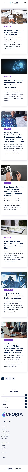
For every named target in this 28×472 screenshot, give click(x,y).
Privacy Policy (18, 468)
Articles (3, 395)
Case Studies (4, 398)
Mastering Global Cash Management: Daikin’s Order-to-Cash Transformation (13, 83)
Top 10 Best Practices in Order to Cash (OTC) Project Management (13, 296)
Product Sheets (5, 401)
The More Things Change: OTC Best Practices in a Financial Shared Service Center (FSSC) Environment (13, 348)
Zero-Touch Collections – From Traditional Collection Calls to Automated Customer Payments (13, 191)
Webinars (3, 404)
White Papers (4, 407)
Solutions (4, 427)
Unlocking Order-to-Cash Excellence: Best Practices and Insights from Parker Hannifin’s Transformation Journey (14, 137)
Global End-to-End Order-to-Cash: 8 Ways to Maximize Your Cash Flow (13, 244)
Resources (4, 443)
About (3, 457)
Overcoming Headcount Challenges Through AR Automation (14, 32)
